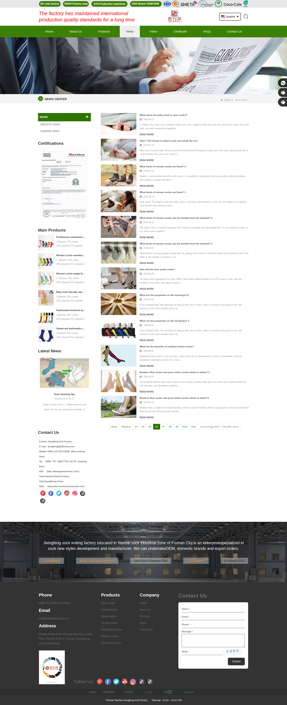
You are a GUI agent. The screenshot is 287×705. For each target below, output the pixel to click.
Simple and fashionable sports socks (71, 328)
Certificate (180, 31)
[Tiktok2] (43, 500)
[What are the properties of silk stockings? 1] (118, 330)
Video (153, 31)
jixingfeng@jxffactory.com (54, 618)
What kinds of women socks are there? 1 (163, 192)
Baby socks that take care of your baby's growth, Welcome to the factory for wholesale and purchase (71, 292)
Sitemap (156, 700)
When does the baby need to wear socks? (163, 115)
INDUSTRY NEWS (50, 124)
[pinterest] (43, 493)
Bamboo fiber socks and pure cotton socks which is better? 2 (175, 372)
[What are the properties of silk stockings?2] (118, 304)
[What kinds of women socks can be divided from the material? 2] (118, 227)
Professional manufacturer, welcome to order (71, 237)
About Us (75, 31)
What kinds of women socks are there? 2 (163, 166)
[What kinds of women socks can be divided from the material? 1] (118, 253)
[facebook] (188, 692)
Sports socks (108, 616)
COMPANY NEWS (50, 131)
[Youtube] (67, 493)
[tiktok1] (83, 493)
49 (177, 426)
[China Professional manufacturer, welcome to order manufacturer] (46, 242)
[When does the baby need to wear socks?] (118, 124)
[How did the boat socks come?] (118, 278)
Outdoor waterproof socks (64, 394)
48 (170, 426)
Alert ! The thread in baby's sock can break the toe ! (169, 140)
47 (163, 426)
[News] (143, 65)
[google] (148, 692)
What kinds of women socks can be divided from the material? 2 (176, 218)
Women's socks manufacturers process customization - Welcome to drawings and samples (71, 255)
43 (136, 426)
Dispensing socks (111, 629)
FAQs (207, 31)
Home (49, 31)
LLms (166, 700)
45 (149, 426)
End (193, 426)
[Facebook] (51, 493)
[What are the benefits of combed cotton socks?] (118, 355)
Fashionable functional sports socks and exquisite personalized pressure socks (71, 310)
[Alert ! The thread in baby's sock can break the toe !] (118, 150)
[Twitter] (59, 493)
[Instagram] (75, 493)
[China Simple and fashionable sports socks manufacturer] (46, 334)
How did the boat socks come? (157, 269)
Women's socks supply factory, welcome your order (71, 273)
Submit (236, 661)
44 (143, 426)
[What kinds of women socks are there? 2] (118, 175)
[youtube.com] (168, 692)
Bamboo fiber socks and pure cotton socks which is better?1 (174, 398)
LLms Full (176, 700)
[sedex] (64, 185)
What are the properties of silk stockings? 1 (164, 320)
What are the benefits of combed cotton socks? (167, 346)
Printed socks (109, 609)
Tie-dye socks (109, 623)
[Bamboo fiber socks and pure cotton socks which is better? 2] (118, 381)
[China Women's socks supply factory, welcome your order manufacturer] (46, 279)
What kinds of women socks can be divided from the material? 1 (176, 243)
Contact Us (234, 31)
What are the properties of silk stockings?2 (164, 295)
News (130, 31)
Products (104, 31)
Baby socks (108, 603)
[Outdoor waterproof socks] (64, 373)
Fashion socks (109, 636)
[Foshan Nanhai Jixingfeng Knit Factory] (175, 16)
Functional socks (111, 642)
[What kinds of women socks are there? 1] (118, 201)
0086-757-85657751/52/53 (54, 603)
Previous (39, 179)
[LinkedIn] (108, 692)
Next (89, 179)
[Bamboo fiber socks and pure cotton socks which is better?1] (118, 407)
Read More (147, 134)
